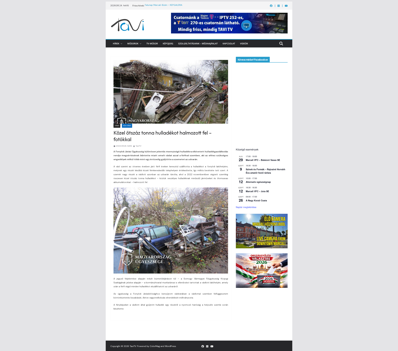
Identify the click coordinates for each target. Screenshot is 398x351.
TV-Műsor (152, 43)
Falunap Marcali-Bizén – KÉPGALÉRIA (163, 5)
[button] (120, 43)
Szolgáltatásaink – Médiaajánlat (198, 43)
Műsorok (132, 43)
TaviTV (138, 146)
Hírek (116, 43)
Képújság (168, 43)
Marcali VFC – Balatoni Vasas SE (263, 159)
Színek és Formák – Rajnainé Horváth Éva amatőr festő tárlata (265, 171)
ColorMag (155, 346)
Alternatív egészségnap (258, 181)
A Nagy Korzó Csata (256, 200)
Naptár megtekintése (246, 207)
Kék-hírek (127, 126)
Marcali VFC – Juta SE (257, 191)
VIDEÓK (244, 43)
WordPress (170, 346)
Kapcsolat (229, 43)
